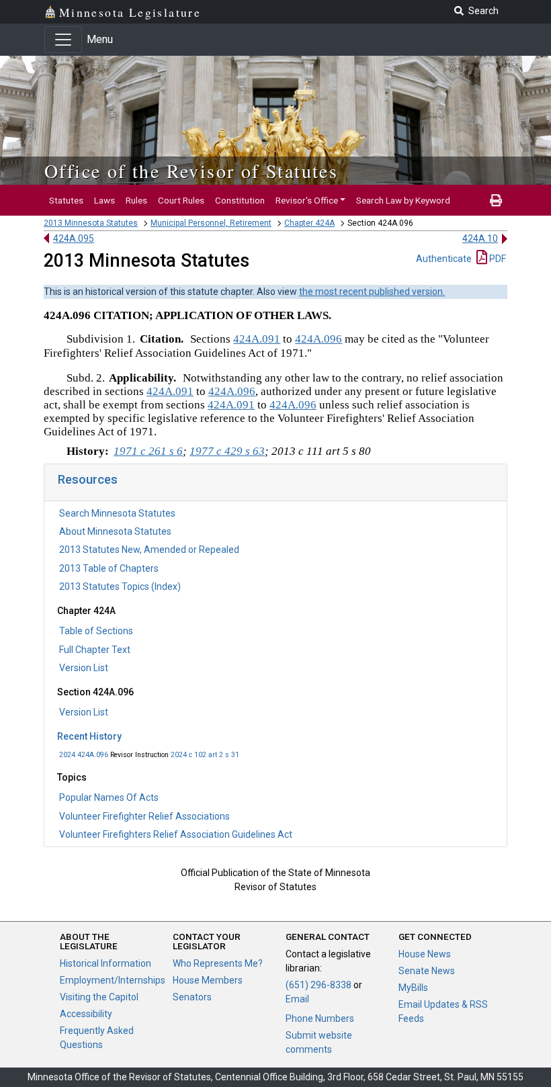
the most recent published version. (372, 291)
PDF (496, 258)
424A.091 (256, 339)
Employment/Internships (112, 980)
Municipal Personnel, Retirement (211, 223)
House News (424, 954)
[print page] (495, 200)
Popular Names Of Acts (109, 797)
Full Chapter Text (94, 649)
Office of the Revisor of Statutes (191, 170)
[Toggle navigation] (63, 39)
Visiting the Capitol (99, 997)
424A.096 (318, 339)
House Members (208, 980)
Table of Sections (96, 630)
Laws (104, 200)
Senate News (426, 970)
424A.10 (480, 238)
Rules (136, 200)
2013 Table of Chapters (109, 568)
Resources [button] (88, 479)
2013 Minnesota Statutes (91, 223)
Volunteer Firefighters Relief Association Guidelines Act (175, 834)
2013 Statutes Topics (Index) (120, 586)
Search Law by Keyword (403, 200)
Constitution (240, 200)
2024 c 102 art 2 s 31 (205, 754)
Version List (83, 667)
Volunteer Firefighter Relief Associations (144, 816)
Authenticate (444, 258)
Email (297, 999)
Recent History (89, 736)
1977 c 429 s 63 (227, 451)
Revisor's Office (307, 200)
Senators (192, 997)
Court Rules (181, 200)
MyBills (413, 987)
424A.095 (73, 238)
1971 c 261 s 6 (148, 451)
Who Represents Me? (218, 963)
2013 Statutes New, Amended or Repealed (149, 549)
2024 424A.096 (83, 754)
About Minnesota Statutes (115, 531)
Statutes (66, 200)
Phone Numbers (320, 1018)
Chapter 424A (309, 223)
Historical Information (105, 963)
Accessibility (86, 1013)
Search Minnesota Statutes (117, 513)
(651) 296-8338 (318, 985)
